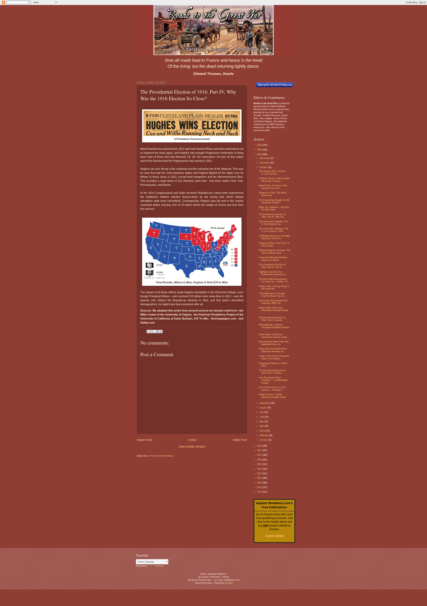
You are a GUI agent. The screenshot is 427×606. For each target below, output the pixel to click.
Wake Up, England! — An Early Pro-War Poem (274, 208)
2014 (259, 487)
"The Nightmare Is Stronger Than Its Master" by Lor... (272, 294)
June (262, 417)
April (262, 426)
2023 (259, 446)
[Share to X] (154, 331)
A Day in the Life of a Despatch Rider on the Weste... (274, 357)
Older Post (240, 440)
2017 (259, 473)
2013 (259, 492)
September (265, 403)
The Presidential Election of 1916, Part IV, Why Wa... (272, 215)
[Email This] (148, 331)
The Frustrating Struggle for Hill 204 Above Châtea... (274, 201)
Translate (159, 566)
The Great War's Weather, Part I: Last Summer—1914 (273, 229)
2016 (259, 478)
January (264, 440)
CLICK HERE (274, 536)
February (264, 435)
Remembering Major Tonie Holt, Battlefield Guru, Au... (274, 342)
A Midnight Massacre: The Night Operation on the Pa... (274, 237)
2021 (259, 455)
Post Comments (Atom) (161, 456)
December (265, 158)
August (263, 407)
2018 (259, 469)
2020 (259, 459)
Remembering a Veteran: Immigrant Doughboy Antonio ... (274, 327)
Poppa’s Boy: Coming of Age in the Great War (274, 287)
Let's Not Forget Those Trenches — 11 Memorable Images (273, 380)
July (262, 412)
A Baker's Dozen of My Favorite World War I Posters (274, 179)
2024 (259, 154)
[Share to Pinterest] (161, 331)
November (265, 162)
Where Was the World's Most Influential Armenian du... (273, 350)
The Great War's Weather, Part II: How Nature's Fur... (273, 222)
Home (192, 440)
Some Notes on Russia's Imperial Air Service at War (273, 335)
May (262, 421)
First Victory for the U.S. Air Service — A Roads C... (272, 388)
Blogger (229, 583)
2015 (259, 482)
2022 (259, 450)
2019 (259, 464)
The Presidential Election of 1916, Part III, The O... (272, 265)
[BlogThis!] (151, 331)
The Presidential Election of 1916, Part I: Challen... (272, 371)
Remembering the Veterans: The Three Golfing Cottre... (274, 251)
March (263, 430)
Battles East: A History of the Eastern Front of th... (273, 186)
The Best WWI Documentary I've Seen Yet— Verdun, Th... (274, 280)
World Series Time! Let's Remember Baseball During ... (273, 310)
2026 (259, 145)
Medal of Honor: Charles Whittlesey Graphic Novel (272, 395)
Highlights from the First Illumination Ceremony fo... (273, 273)
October (264, 167)
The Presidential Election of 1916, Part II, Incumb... (272, 318)
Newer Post (144, 440)
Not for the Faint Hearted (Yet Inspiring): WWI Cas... (273, 301)
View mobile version (191, 446)
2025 (259, 149)
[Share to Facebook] (157, 331)
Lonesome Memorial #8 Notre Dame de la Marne (273, 258)
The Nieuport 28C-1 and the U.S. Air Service (272, 172)
